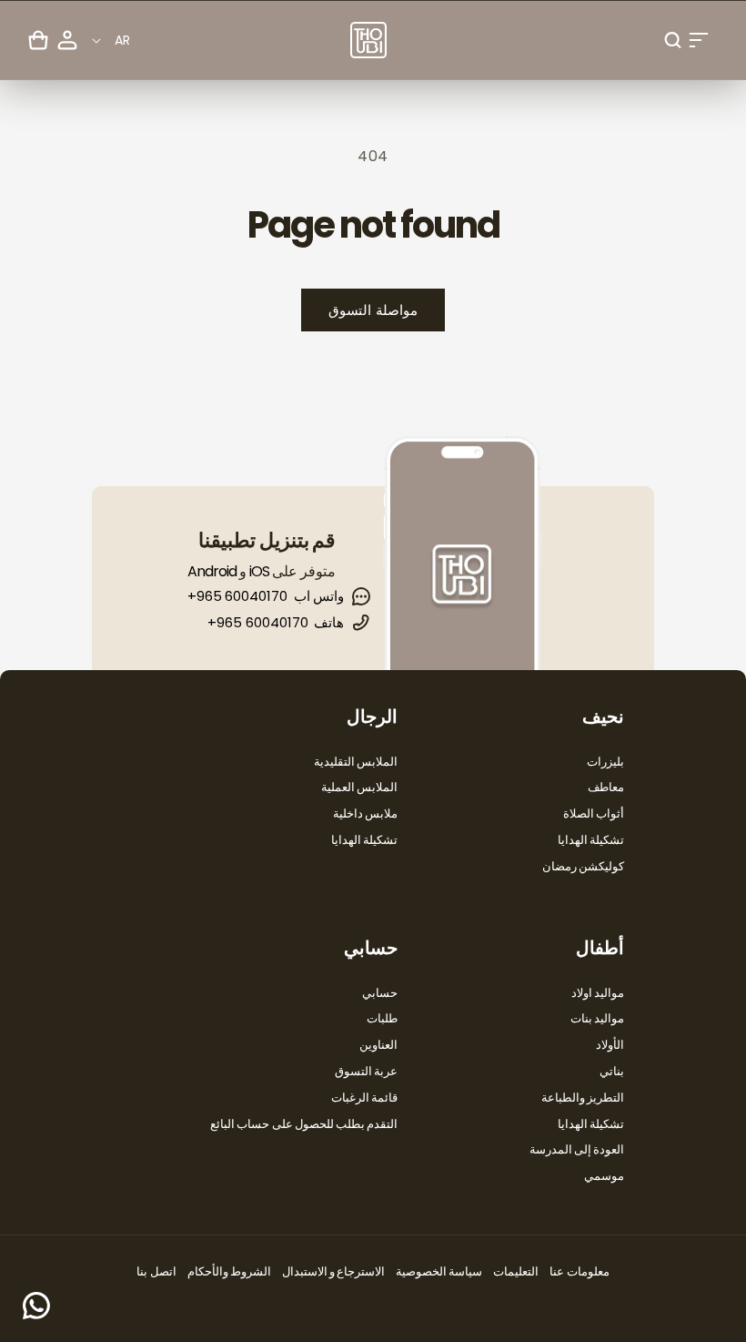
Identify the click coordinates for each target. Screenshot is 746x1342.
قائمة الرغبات (364, 1097)
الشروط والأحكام (229, 1271)
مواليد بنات (597, 1018)
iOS (259, 571)
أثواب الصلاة (593, 813)
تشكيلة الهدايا (591, 840)
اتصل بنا (156, 1271)
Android (212, 571)
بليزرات (605, 761)
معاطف (606, 787)
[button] (699, 40)
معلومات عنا (579, 1271)
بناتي (612, 1071)
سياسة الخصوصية (439, 1271)
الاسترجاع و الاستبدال (333, 1271)
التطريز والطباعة (582, 1097)
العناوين (378, 1044)
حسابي (380, 992)
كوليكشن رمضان (583, 866)
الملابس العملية (359, 787)
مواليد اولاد (597, 992)
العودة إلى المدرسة (576, 1149)
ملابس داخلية (365, 813)
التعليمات (516, 1271)
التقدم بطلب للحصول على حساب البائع (304, 1124)
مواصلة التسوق (373, 310)
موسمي (604, 1175)
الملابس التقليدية (356, 761)
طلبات (382, 1018)
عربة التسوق (366, 1071)
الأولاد (610, 1044)
